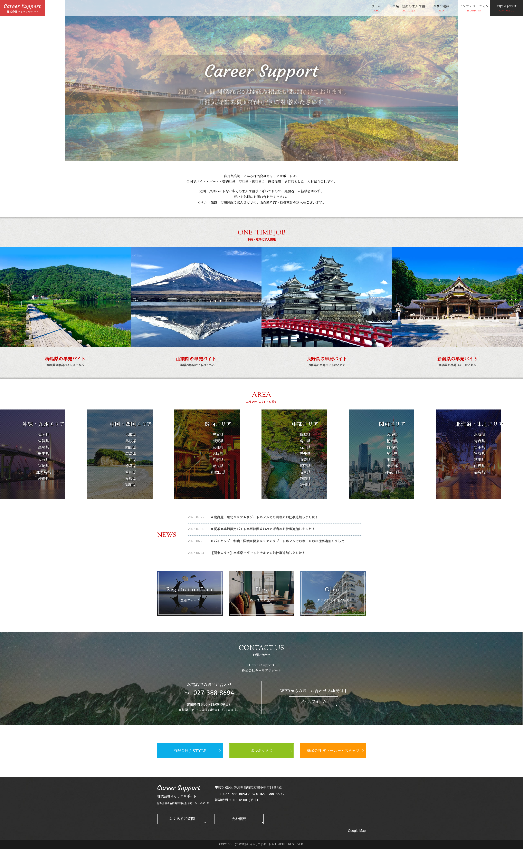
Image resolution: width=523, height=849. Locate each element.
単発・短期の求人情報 (408, 8)
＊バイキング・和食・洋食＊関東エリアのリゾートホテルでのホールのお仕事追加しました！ (279, 541)
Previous (440, 152)
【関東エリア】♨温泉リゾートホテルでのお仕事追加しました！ (257, 553)
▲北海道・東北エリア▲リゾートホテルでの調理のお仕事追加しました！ (264, 517)
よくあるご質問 (182, 819)
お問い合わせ (506, 8)
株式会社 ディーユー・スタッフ (333, 751)
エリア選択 (441, 8)
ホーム (376, 8)
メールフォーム (313, 701)
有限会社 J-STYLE (190, 751)
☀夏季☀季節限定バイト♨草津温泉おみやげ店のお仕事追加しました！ (262, 529)
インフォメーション (474, 8)
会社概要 (239, 819)
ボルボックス (261, 751)
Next (450, 152)
